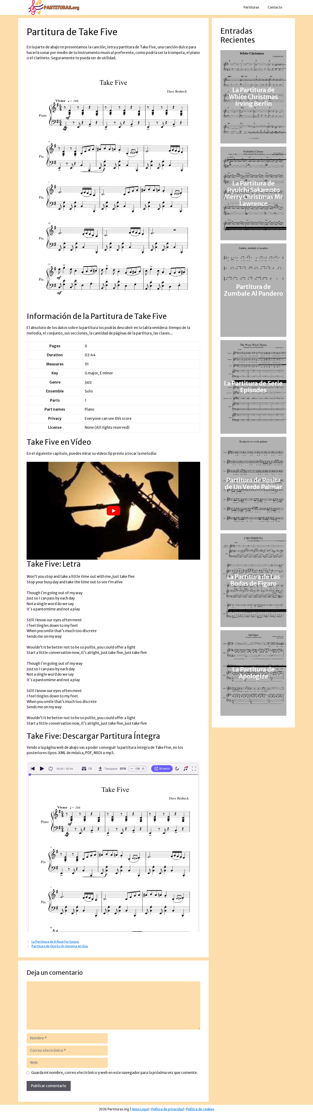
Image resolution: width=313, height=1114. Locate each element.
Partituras (251, 7)
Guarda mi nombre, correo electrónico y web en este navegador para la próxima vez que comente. (114, 1072)
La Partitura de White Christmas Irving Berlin (253, 97)
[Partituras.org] (53, 7)
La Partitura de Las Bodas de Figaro (253, 580)
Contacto (275, 7)
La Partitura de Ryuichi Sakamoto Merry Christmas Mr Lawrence (253, 193)
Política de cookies (200, 1109)
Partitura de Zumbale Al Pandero (253, 290)
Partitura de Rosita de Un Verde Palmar (253, 483)
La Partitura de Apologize (253, 673)
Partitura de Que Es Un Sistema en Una (60, 946)
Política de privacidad (167, 1109)
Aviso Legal (140, 1109)
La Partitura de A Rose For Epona (55, 942)
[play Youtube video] (113, 510)
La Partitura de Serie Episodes (253, 387)
